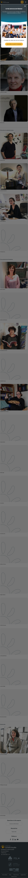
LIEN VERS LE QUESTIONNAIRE (14, 44)
